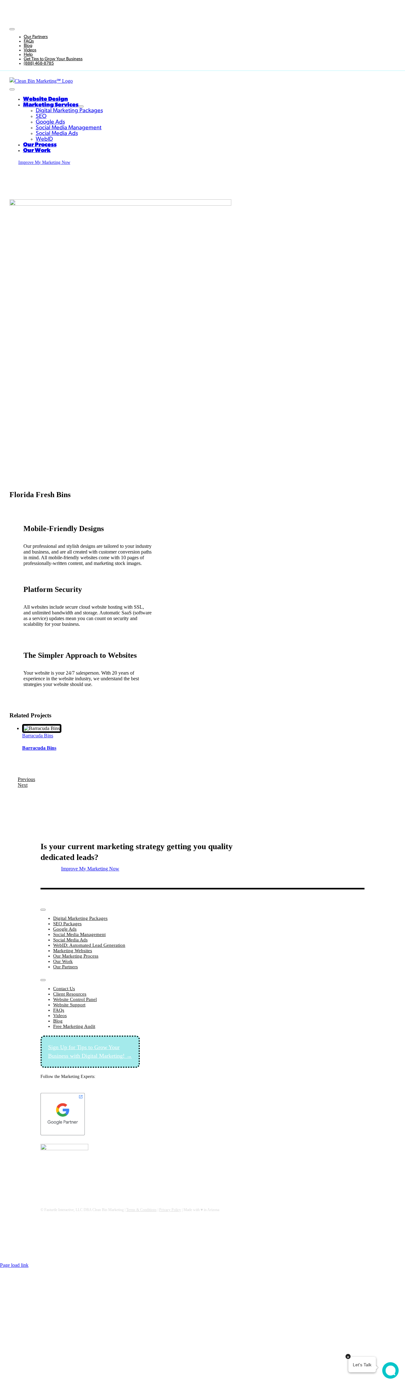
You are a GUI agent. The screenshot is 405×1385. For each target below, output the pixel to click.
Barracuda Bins (37, 735)
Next (23, 785)
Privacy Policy (170, 1210)
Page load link (14, 1265)
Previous (26, 779)
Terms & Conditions (141, 1210)
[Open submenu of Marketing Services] (81, 106)
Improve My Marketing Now (275, 10)
